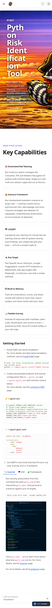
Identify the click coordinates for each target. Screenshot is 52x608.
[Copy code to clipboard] (47, 362)
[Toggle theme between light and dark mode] (49, 4)
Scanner (23, 563)
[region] (26, 365)
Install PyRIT (28, 356)
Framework (34, 569)
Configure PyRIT (37, 387)
